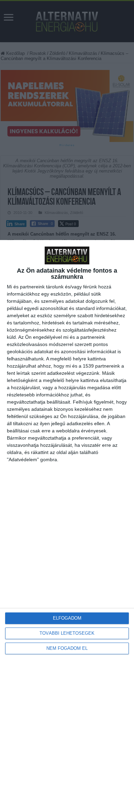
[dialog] (67, 520)
